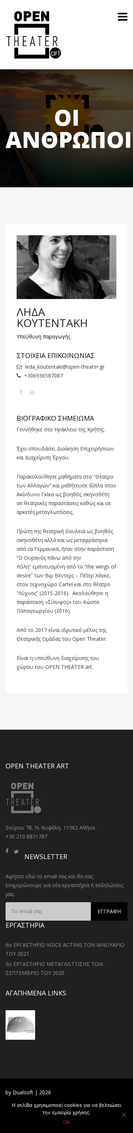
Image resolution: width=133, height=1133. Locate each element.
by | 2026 (28, 1092)
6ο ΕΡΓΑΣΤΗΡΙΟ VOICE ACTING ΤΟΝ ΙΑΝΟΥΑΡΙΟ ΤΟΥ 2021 (65, 949)
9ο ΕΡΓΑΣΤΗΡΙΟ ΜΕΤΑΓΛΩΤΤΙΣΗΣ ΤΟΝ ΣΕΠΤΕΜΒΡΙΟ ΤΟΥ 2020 (54, 968)
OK (66, 1122)
